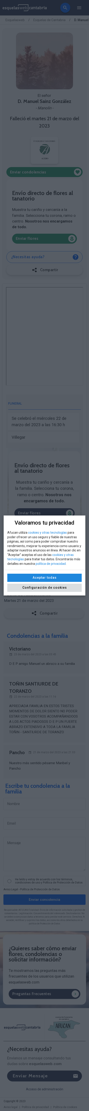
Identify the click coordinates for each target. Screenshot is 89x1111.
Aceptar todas (45, 577)
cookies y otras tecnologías (47, 532)
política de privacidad (51, 564)
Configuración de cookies (44, 587)
